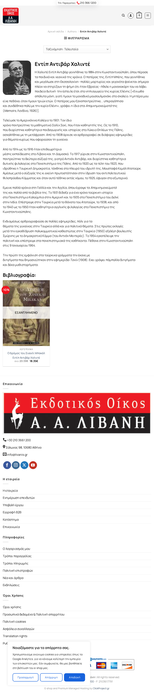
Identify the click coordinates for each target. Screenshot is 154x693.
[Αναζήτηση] (123, 15)
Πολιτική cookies (14, 621)
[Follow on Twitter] (24, 465)
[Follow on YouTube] (33, 465)
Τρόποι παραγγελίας (17, 556)
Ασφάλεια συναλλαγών (18, 629)
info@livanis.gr (17, 455)
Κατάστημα (11, 519)
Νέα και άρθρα (13, 578)
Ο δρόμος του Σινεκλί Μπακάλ (26, 353)
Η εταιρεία (10, 490)
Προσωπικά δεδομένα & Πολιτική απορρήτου (33, 614)
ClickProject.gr (101, 688)
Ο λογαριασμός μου (16, 549)
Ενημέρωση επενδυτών (19, 498)
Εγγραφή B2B (12, 512)
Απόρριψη (51, 677)
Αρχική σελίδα (56, 31)
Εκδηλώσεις (11, 585)
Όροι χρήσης (12, 607)
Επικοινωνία (11, 527)
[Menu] (148, 16)
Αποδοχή (74, 677)
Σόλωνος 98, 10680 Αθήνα (24, 447)
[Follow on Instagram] (16, 465)
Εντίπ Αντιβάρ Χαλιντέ (26, 357)
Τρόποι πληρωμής (15, 563)
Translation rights (15, 636)
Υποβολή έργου (13, 505)
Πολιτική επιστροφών (18, 570)
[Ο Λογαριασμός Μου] (131, 16)
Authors (72, 31)
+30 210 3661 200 (19, 440)
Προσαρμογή (25, 677)
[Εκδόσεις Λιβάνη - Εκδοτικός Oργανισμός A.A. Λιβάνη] (15, 15)
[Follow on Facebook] (7, 465)
